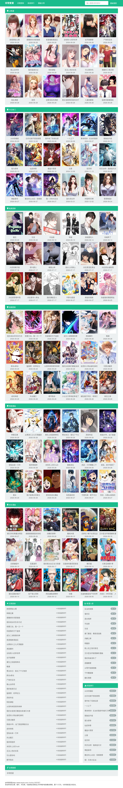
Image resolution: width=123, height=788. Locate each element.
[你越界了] (107, 223)
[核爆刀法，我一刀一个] (33, 322)
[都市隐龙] (51, 382)
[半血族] (51, 223)
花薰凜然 (33, 563)
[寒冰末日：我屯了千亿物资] (70, 420)
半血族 (51, 237)
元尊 (70, 168)
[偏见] (14, 223)
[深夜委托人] (89, 223)
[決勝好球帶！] (51, 519)
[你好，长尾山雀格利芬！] (107, 481)
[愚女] (14, 481)
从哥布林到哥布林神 (51, 366)
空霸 (70, 594)
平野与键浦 (70, 297)
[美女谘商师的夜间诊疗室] (70, 86)
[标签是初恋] (70, 481)
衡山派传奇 (14, 70)
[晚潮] (107, 322)
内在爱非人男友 (33, 297)
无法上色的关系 (70, 70)
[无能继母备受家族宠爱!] (70, 549)
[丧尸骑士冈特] (33, 579)
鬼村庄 (87, 614)
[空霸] (70, 579)
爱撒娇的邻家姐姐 (33, 39)
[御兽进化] (70, 451)
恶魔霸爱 (88, 663)
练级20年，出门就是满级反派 (18, 724)
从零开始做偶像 (90, 668)
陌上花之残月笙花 (91, 648)
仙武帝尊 (33, 168)
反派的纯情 (89, 609)
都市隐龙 (52, 396)
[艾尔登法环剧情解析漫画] (107, 519)
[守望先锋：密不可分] (89, 481)
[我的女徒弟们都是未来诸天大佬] (70, 352)
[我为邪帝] (14, 154)
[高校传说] (89, 420)
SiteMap (31, 783)
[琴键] (70, 223)
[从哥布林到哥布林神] (51, 352)
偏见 (14, 237)
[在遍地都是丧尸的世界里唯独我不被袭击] (89, 579)
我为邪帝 (14, 168)
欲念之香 (107, 396)
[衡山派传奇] (14, 55)
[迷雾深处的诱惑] (51, 86)
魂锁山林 (52, 267)
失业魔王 (33, 396)
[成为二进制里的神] (70, 322)
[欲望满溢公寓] (14, 25)
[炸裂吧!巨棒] (89, 184)
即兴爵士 (33, 267)
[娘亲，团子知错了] (107, 451)
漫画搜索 (113, 3)
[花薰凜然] (33, 549)
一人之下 (70, 138)
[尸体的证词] (107, 25)
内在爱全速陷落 (108, 267)
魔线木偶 (70, 533)
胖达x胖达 (14, 366)
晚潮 (107, 336)
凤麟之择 (88, 638)
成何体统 (14, 396)
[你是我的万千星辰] (51, 322)
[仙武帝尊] (33, 154)
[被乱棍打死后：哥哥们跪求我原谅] (89, 382)
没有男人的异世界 (70, 39)
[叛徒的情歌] (89, 283)
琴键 (70, 237)
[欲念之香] (107, 382)
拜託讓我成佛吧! (52, 594)
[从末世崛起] (14, 124)
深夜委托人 (89, 237)
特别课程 (52, 70)
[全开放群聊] (89, 25)
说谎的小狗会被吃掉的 (89, 366)
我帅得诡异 (33, 465)
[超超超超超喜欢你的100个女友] (33, 519)
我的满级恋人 (52, 297)
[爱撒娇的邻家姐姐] (33, 25)
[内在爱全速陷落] (107, 253)
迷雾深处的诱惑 (52, 100)
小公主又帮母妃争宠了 (70, 396)
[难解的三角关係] (107, 55)
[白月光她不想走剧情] (33, 124)
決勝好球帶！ (52, 533)
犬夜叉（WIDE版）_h (108, 594)
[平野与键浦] (70, 283)
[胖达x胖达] (14, 352)
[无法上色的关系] (70, 55)
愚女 (14, 495)
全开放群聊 (89, 39)
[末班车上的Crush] (51, 451)
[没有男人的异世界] (70, 25)
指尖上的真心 (70, 267)
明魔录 (87, 643)
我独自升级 (108, 138)
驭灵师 (89, 168)
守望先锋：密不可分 (89, 495)
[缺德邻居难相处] (107, 86)
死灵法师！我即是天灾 (107, 168)
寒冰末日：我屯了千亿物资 (17, 671)
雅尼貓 (89, 563)
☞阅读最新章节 (61, 609)
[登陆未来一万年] (14, 451)
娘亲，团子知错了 (107, 465)
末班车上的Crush (51, 465)
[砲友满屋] (14, 86)
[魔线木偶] (70, 519)
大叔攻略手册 (15, 267)
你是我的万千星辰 (52, 336)
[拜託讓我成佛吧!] (51, 579)
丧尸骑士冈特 (33, 594)
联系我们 (37, 783)
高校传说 (89, 434)
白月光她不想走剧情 (33, 138)
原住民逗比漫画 (52, 495)
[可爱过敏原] (107, 352)
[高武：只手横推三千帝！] (89, 451)
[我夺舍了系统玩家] (51, 124)
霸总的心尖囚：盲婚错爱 (94, 755)
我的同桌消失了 (90, 658)
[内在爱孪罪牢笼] (14, 283)
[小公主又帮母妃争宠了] (70, 382)
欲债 (33, 100)
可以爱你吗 (89, 70)
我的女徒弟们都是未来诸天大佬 (18, 711)
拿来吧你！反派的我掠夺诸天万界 (97, 710)
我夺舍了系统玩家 (52, 138)
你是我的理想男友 (107, 297)
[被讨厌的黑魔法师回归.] (14, 519)
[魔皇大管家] (51, 154)
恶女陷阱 (88, 618)
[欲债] (33, 86)
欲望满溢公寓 (15, 39)
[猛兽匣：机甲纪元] (33, 352)
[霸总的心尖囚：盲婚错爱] (33, 184)
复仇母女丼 (70, 198)
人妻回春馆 (89, 100)
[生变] (33, 223)
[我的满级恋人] (51, 283)
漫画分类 (41, 3)
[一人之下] (70, 124)
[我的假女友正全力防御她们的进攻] (51, 549)
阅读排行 (31, 3)
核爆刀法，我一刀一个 (33, 336)
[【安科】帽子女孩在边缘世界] (89, 519)
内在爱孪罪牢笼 (15, 297)
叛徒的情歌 (89, 297)
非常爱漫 (9, 3)
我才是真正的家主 (33, 495)
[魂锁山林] (51, 253)
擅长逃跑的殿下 (15, 594)
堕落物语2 (108, 198)
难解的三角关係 (108, 70)
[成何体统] (14, 382)
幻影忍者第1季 (107, 563)
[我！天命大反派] (51, 184)
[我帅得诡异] (33, 451)
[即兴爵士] (33, 253)
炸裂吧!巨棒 (89, 198)
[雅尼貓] (89, 549)
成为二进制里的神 (70, 336)
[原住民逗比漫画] (51, 481)
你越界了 (107, 237)
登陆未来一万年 (15, 465)
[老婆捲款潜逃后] (51, 25)
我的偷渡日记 (33, 70)
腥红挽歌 (88, 678)
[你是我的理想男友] (107, 283)
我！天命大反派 (52, 198)
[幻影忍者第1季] (107, 549)
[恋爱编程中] (14, 549)
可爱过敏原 (108, 366)
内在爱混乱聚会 (89, 267)
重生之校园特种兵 (52, 434)
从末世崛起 (14, 138)
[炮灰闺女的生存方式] (14, 322)
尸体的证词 (108, 39)
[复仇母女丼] (70, 184)
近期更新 (20, 3)
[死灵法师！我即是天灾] (107, 154)
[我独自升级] (107, 124)
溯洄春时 (89, 336)
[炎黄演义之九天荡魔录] (33, 420)
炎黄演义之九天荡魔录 (33, 434)
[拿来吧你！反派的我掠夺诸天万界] (89, 124)
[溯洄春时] (89, 322)
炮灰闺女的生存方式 (14, 336)
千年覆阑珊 (89, 673)
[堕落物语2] (107, 184)
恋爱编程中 (14, 563)
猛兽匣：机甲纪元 (33, 366)
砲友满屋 (14, 100)
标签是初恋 (70, 495)
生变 (33, 237)
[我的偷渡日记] (33, 55)
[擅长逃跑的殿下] (14, 579)
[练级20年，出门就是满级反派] (107, 420)
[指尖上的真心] (70, 253)
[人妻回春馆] (89, 86)
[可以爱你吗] (89, 55)
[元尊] (70, 154)
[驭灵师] (89, 154)
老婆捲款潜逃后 (52, 39)
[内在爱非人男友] (33, 283)
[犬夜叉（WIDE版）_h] (107, 579)
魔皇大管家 (52, 168)
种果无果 (14, 434)
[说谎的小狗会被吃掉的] (89, 352)
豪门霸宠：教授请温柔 (93, 633)
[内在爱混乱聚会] (89, 253)
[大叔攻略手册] (14, 253)
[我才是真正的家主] (33, 481)
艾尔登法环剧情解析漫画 (94, 653)
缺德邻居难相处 (108, 100)
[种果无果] (14, 420)
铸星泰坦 (14, 198)
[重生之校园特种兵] (51, 420)
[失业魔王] (33, 382)
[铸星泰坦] (14, 184)
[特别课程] (51, 55)
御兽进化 (70, 465)
